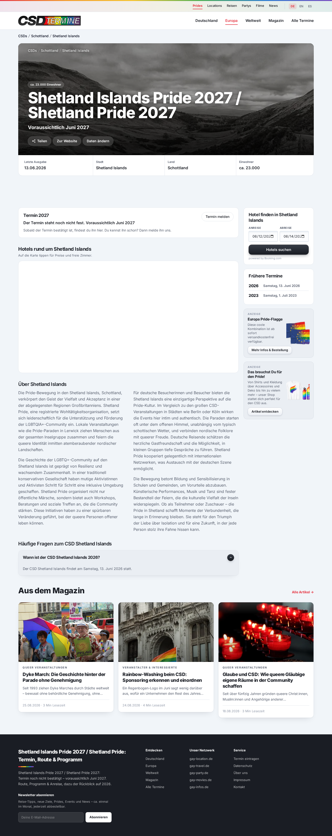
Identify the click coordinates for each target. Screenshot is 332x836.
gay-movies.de (201, 780)
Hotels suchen (278, 249)
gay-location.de (201, 759)
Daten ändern (98, 141)
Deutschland (206, 20)
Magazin (276, 20)
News (273, 6)
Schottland (40, 36)
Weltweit (253, 20)
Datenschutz (243, 766)
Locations (214, 6)
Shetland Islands (66, 36)
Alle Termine (302, 20)
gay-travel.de (199, 766)
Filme (260, 6)
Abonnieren (98, 817)
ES (310, 6)
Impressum (242, 780)
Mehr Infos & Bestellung (270, 350)
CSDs (22, 36)
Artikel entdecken (265, 411)
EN (301, 6)
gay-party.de (199, 773)
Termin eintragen (246, 759)
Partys (246, 6)
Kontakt (239, 787)
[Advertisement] (166, 192)
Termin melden (217, 216)
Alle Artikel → (303, 592)
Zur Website (67, 141)
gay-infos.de (199, 787)
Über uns (241, 773)
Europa (231, 20)
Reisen (232, 6)
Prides (197, 6)
